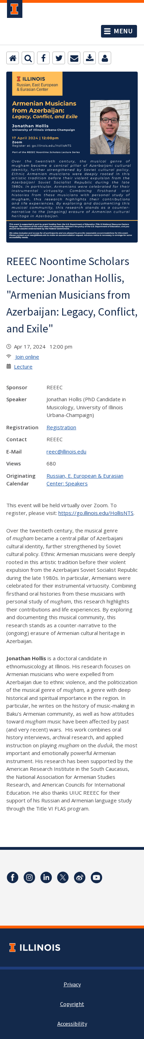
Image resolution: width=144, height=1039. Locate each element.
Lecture (23, 366)
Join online (26, 356)
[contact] (105, 58)
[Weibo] (79, 877)
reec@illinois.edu (66, 451)
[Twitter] (58, 58)
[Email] (74, 58)
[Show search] (28, 58)
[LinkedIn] (46, 877)
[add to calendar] (89, 58)
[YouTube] (96, 877)
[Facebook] (43, 58)
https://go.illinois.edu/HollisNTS (96, 512)
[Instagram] (29, 877)
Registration (61, 427)
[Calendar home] (12, 58)
